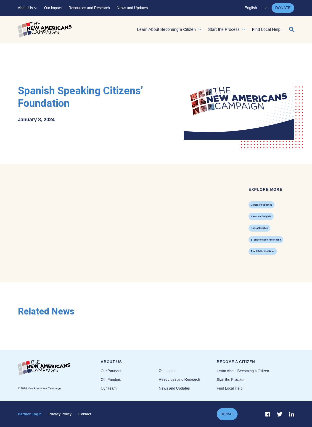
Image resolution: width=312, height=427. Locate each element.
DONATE (283, 8)
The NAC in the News (263, 251)
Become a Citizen (236, 362)
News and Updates (132, 8)
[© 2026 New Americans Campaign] (59, 368)
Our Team (108, 388)
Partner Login (30, 414)
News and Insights (261, 216)
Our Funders (111, 380)
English (251, 8)
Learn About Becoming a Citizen (166, 29)
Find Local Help (266, 29)
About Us (25, 8)
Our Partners (111, 371)
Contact (84, 414)
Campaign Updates (261, 205)
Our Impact (53, 8)
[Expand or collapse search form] (292, 29)
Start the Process (224, 29)
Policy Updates (259, 228)
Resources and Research (89, 8)
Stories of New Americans (266, 239)
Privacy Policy (59, 414)
